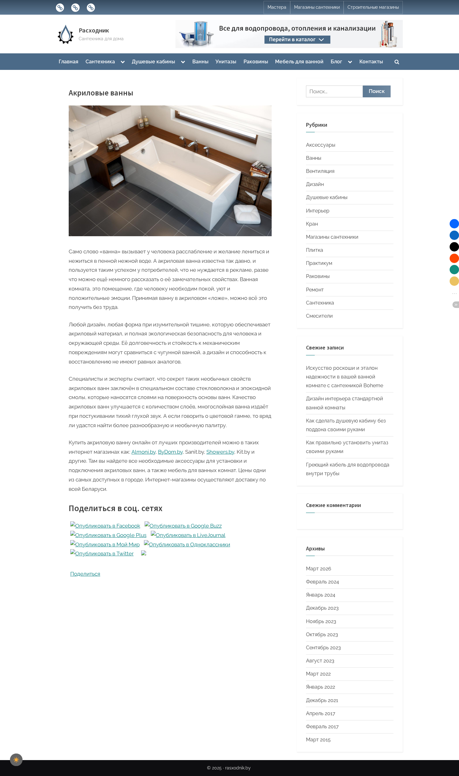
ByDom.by (170, 452)
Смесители (319, 316)
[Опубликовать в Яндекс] (143, 553)
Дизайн (315, 184)
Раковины (256, 62)
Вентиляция (320, 171)
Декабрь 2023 (322, 608)
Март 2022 (318, 674)
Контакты (371, 62)
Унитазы (225, 62)
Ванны (200, 62)
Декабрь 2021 (322, 700)
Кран (312, 224)
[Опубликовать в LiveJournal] (188, 535)
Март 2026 (318, 569)
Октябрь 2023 (322, 634)
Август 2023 (320, 661)
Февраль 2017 (322, 727)
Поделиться (85, 574)
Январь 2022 (320, 687)
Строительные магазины (373, 7)
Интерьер (317, 211)
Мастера (277, 7)
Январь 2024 (320, 595)
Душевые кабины (153, 62)
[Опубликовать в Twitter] (102, 553)
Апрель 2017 (320, 713)
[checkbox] (16, 760)
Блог (336, 62)
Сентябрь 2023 (323, 648)
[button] (454, 223)
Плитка (314, 250)
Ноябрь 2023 (321, 621)
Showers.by (220, 452)
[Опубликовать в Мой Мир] (105, 544)
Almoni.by (143, 452)
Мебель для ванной (299, 62)
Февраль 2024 (322, 582)
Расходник (94, 30)
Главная (68, 62)
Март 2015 (318, 740)
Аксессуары (320, 145)
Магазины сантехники (317, 7)
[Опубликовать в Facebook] (105, 526)
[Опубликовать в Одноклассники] (187, 544)
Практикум (319, 263)
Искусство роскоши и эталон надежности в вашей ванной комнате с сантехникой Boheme (344, 377)
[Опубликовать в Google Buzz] (183, 526)
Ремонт (315, 290)
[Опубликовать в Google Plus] (108, 535)
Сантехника (100, 62)
